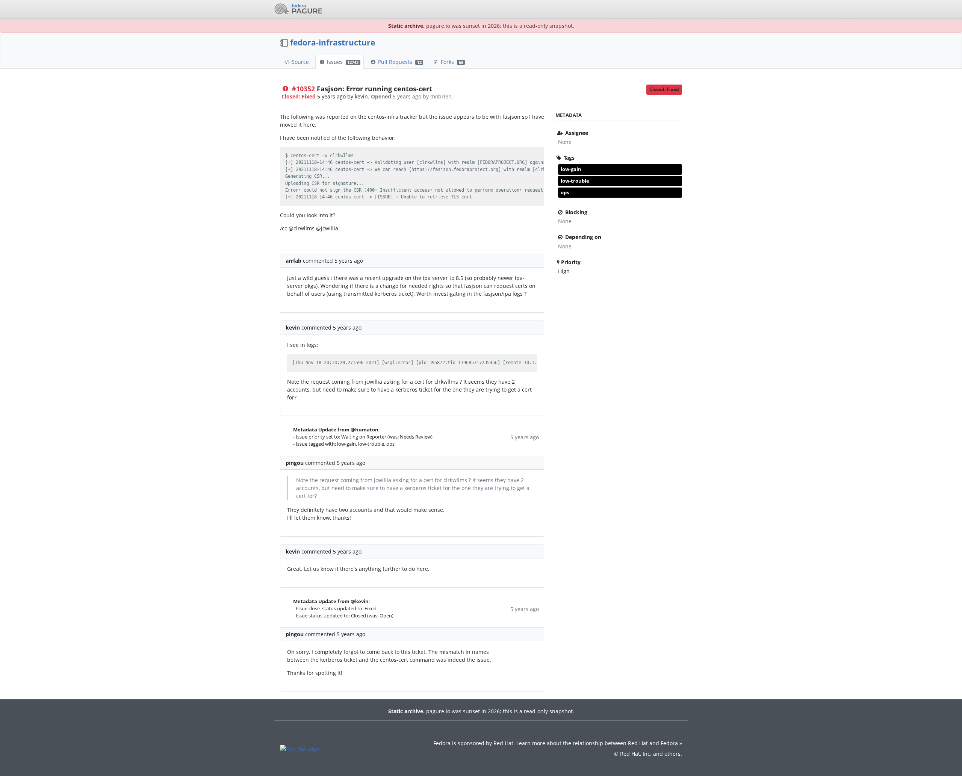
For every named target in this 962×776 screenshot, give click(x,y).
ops (565, 192)
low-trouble (575, 180)
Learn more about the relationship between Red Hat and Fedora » (599, 743)
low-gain (571, 169)
